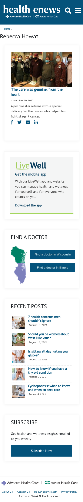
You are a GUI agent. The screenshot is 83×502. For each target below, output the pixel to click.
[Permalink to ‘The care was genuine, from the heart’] (41, 69)
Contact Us (23, 491)
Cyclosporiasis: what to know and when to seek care (49, 388)
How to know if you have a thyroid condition (47, 370)
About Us (7, 491)
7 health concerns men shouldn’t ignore (44, 318)
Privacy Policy (69, 491)
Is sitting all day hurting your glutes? (48, 353)
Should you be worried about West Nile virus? (48, 336)
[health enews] (32, 12)
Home (7, 28)
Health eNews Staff (45, 491)
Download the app (28, 205)
